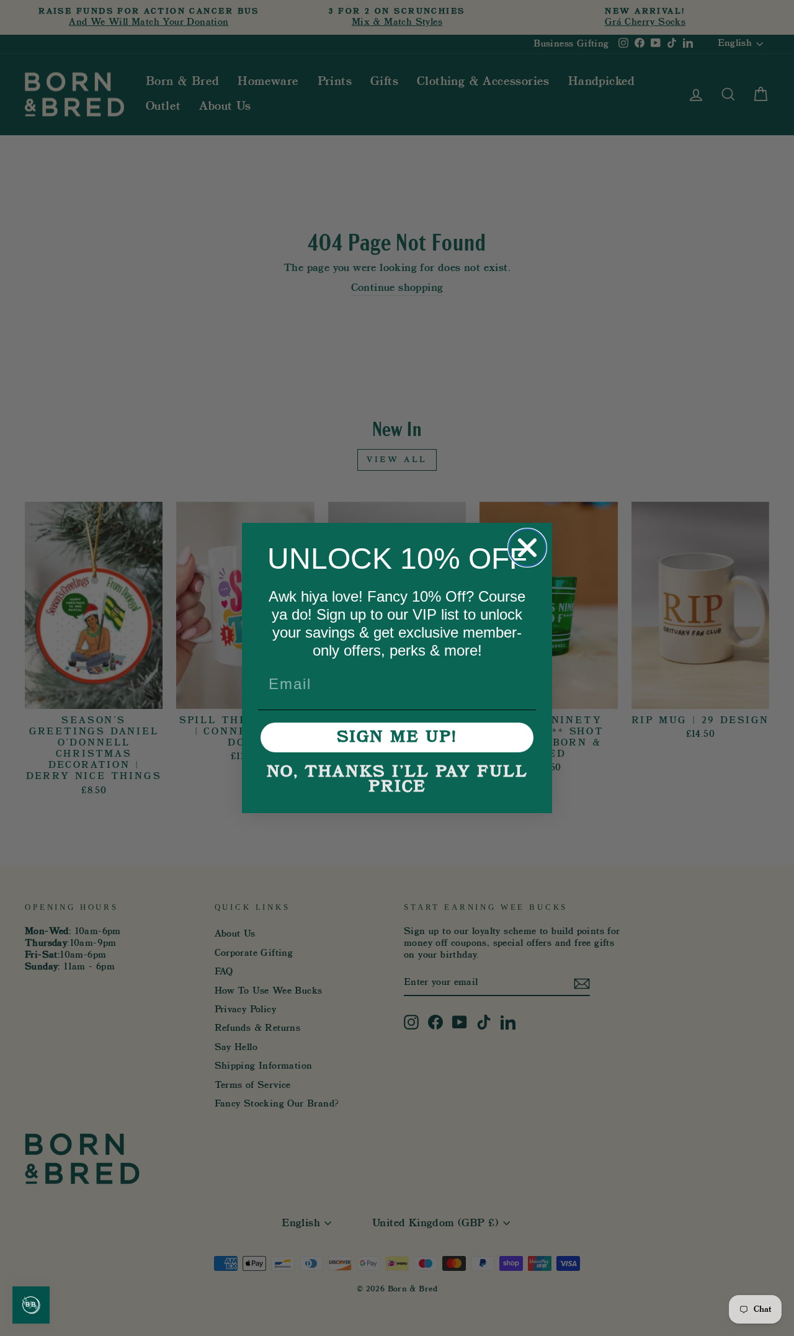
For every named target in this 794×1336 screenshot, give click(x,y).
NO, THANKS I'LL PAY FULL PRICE (397, 780)
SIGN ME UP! (397, 737)
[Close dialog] (527, 547)
